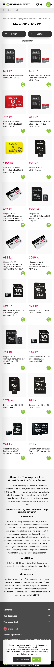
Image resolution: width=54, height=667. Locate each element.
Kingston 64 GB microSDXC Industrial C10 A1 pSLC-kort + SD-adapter (39, 217)
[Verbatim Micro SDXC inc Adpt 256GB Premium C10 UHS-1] (40, 429)
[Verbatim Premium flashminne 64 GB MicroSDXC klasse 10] (14, 429)
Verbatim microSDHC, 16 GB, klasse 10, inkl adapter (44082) (13, 312)
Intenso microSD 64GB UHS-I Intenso (38, 169)
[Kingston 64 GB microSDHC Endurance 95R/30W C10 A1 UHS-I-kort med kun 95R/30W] (14, 242)
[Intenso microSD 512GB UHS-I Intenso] (14, 385)
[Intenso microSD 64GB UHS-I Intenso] (40, 148)
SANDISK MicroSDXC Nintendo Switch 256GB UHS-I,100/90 (13, 170)
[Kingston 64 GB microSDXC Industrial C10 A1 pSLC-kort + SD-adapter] (40, 194)
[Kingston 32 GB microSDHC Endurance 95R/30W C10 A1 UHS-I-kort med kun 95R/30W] (14, 194)
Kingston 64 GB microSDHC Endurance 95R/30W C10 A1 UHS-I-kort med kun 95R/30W (13, 265)
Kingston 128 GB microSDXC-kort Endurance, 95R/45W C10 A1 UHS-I (39, 265)
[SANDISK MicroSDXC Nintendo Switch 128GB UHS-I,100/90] (14, 102)
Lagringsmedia (23, 19)
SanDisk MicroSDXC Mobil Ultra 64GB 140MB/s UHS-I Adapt (39, 124)
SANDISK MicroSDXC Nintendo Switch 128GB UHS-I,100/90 (12, 124)
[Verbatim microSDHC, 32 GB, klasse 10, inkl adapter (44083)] (40, 337)
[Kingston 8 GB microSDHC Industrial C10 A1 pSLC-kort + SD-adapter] (14, 337)
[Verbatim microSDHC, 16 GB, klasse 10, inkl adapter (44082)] (14, 291)
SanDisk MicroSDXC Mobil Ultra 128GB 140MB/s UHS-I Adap (39, 77)
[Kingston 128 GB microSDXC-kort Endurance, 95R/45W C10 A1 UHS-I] (40, 242)
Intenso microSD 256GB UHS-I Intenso (39, 406)
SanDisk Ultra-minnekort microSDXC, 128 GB (13, 76)
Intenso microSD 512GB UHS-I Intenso (13, 406)
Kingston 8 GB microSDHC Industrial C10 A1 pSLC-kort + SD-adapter (14, 360)
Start (5, 19)
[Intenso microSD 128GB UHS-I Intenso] (40, 291)
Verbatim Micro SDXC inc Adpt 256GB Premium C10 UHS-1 (39, 451)
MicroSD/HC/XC (44, 19)
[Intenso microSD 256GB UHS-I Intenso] (40, 385)
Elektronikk (12, 19)
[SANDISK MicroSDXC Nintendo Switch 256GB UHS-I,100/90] (14, 148)
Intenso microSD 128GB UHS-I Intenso (39, 311)
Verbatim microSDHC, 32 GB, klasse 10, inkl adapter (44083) (39, 358)
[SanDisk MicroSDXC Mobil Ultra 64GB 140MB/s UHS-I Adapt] (40, 102)
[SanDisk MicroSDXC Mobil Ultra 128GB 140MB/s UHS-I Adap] (40, 56)
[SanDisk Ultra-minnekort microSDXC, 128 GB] (14, 56)
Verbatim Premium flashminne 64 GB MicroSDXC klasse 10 (11, 451)
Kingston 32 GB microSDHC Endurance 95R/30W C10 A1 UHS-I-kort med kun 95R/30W (13, 217)
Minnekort (33, 19)
